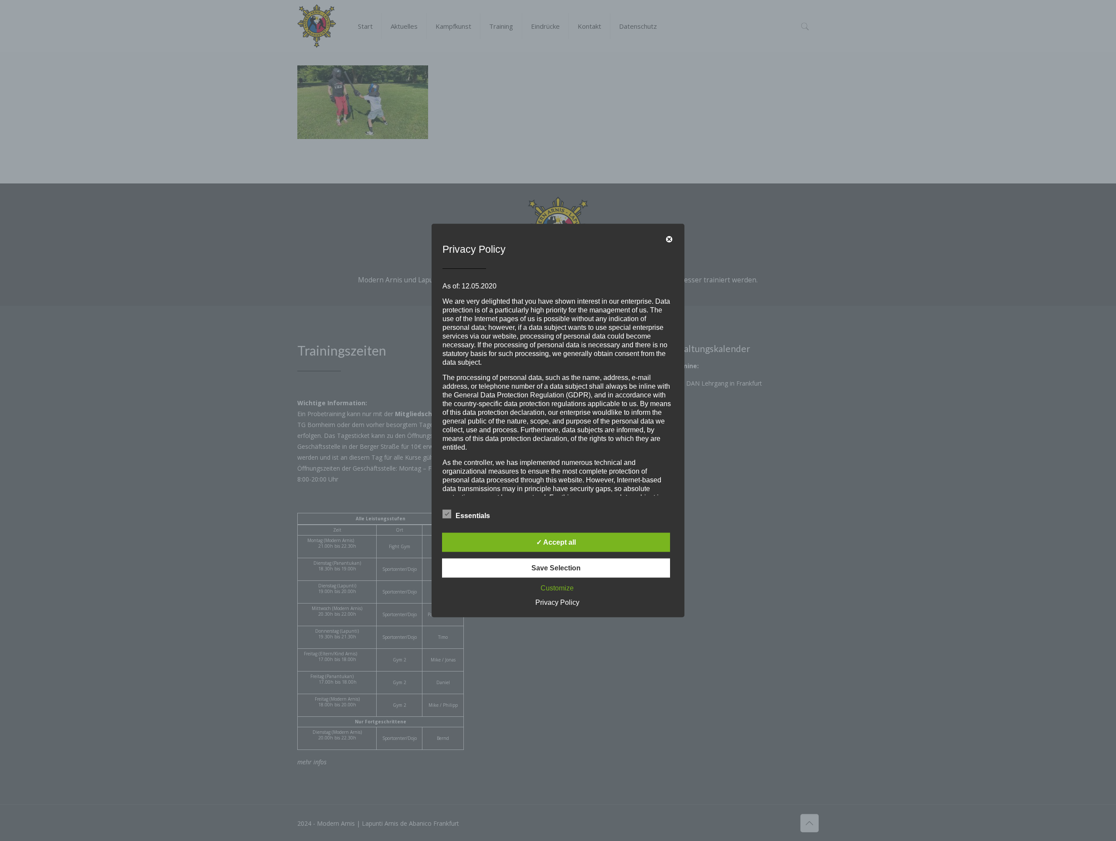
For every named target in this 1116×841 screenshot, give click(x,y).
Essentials (473, 515)
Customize (557, 588)
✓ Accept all (556, 542)
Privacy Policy (557, 602)
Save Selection (556, 568)
